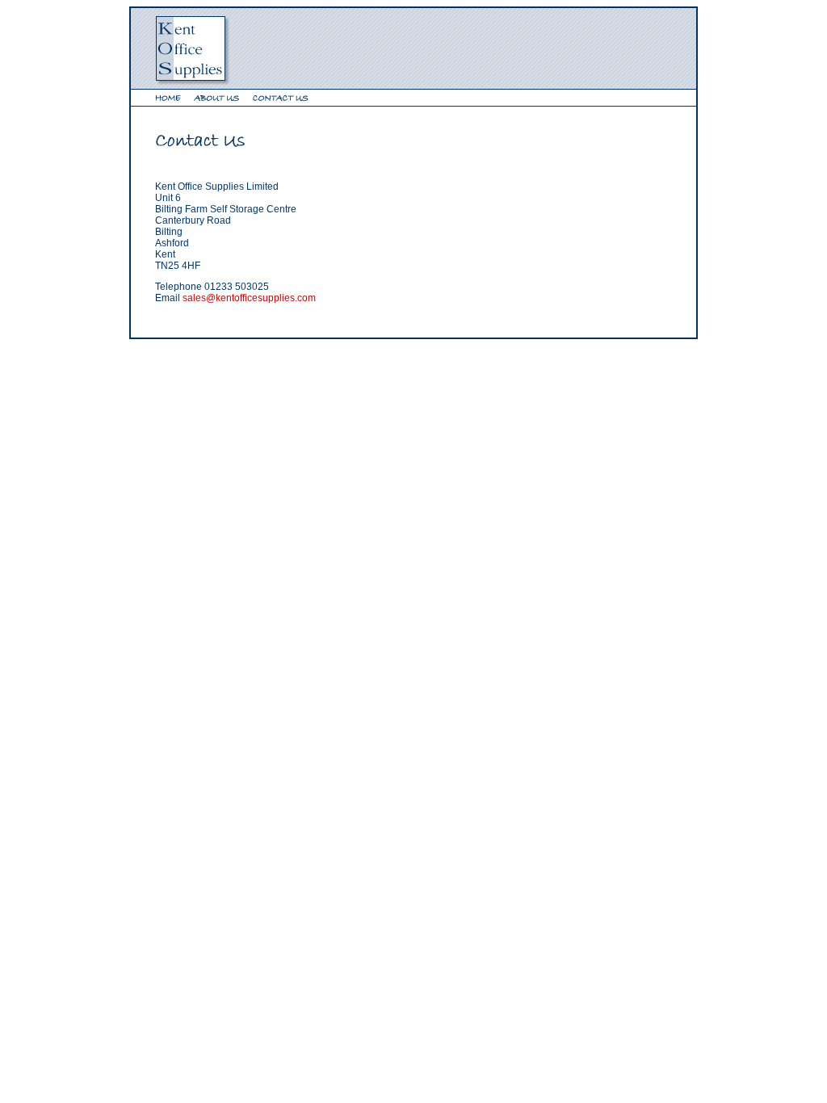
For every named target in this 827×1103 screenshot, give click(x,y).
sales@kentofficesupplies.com (249, 298)
